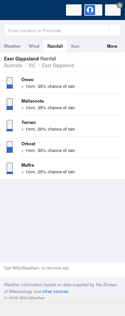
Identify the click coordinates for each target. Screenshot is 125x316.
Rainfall (55, 46)
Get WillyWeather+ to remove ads (36, 268)
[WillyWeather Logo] (15, 10)
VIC (32, 65)
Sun (75, 46)
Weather (12, 46)
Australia (13, 65)
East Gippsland (58, 65)
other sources (55, 291)
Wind (34, 46)
